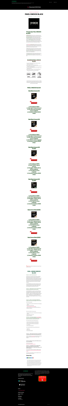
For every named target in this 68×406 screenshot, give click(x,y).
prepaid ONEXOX (39, 317)
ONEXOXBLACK (39, 363)
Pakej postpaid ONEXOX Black (34, 364)
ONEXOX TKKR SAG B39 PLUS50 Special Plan (33, 363)
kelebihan (31, 44)
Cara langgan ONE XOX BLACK (38, 360)
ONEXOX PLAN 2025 (22, 404)
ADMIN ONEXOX (30, 16)
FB (29, 352)
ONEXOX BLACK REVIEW (31, 362)
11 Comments (35, 16)
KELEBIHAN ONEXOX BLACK (37, 361)
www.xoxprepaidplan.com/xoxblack (31, 306)
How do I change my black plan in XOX (30, 361)
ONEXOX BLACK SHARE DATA (37, 362)
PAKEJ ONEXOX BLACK (34, 14)
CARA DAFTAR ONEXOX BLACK (31, 360)
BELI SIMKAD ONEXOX (22, 390)
